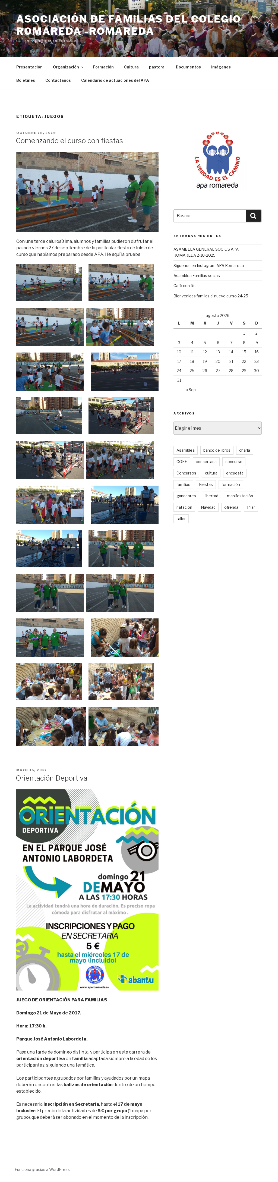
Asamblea (185, 450)
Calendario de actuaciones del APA (115, 80)
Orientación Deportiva (51, 778)
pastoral (157, 67)
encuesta (235, 473)
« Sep (191, 389)
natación (184, 507)
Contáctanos (58, 80)
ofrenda (231, 507)
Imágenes (221, 67)
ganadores (186, 495)
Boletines (25, 80)
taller (181, 518)
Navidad (208, 507)
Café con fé (183, 285)
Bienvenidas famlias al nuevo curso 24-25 (210, 296)
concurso (233, 461)
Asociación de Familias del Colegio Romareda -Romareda (128, 25)
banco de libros (216, 450)
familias (183, 484)
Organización (66, 67)
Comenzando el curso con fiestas (69, 140)
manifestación (240, 495)
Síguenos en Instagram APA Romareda (208, 265)
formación (231, 484)
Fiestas (206, 484)
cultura (211, 473)
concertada (206, 461)
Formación (103, 67)
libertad (211, 495)
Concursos (186, 473)
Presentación (29, 67)
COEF (181, 461)
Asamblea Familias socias (196, 275)
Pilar (251, 507)
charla (244, 450)
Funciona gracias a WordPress (42, 1169)
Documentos (188, 67)
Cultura (131, 67)
